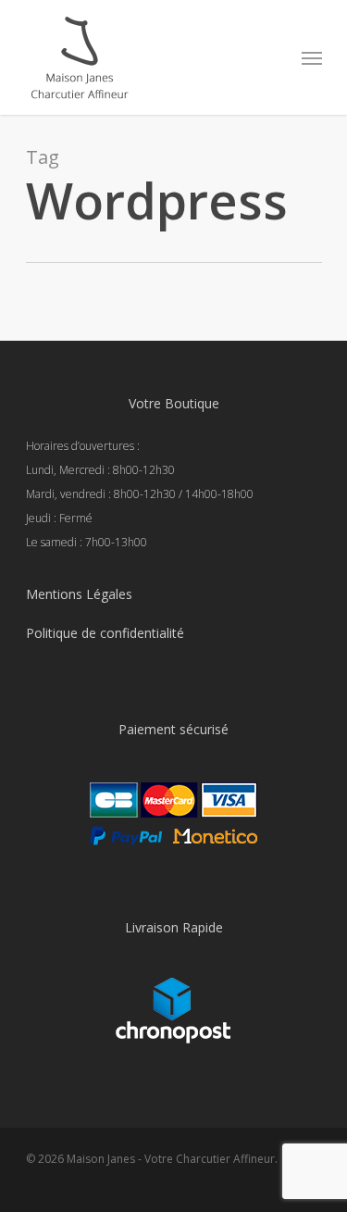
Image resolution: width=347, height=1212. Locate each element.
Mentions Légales (79, 594)
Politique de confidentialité (105, 633)
